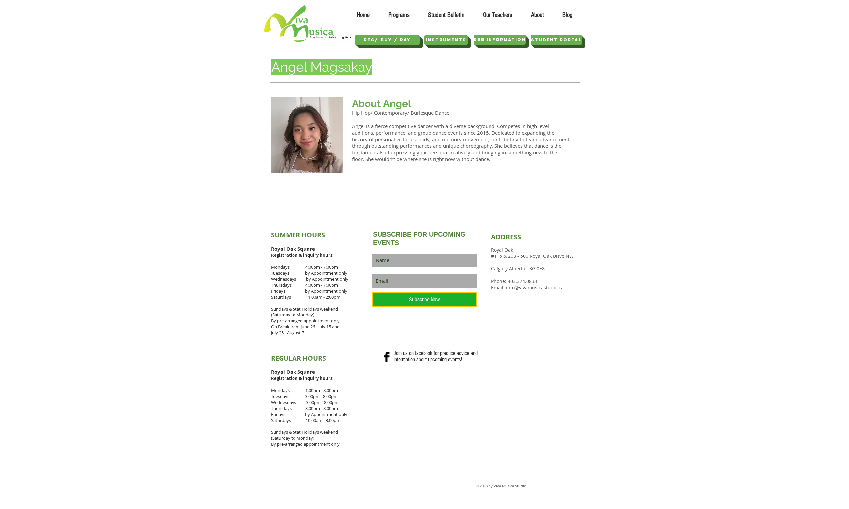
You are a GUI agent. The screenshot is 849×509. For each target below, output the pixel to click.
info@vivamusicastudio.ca (535, 287)
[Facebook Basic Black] (386, 357)
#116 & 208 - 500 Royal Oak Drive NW (533, 256)
